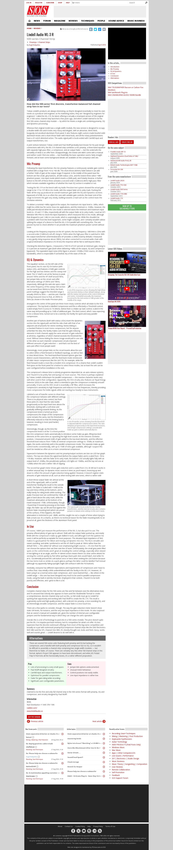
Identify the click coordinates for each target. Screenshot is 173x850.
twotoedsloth (31, 766)
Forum (47, 20)
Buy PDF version (34, 717)
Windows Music (118, 747)
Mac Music (116, 750)
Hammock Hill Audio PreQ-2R (120, 161)
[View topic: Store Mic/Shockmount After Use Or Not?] (104, 748)
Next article (97, 721)
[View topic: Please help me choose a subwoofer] (104, 771)
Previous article (37, 721)
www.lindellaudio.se (35, 711)
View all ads (113, 142)
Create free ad (127, 142)
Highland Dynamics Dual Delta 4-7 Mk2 (124, 156)
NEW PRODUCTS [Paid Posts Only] (126, 744)
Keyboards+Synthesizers (122, 739)
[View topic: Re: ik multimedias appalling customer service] (62, 773)
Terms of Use (110, 826)
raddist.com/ (32, 708)
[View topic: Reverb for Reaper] (104, 767)
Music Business (136, 20)
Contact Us (69, 826)
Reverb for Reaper (75, 767)
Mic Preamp (33, 163)
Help (68, 3)
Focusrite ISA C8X (116, 169)
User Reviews (117, 767)
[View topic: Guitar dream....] (104, 753)
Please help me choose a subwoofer (82, 771)
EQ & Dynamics (35, 259)
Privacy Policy (98, 826)
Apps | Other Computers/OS (123, 753)
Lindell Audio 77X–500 (118, 185)
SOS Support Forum (120, 778)
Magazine (59, 20)
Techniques (87, 20)
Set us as (75, 29)
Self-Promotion (118, 772)
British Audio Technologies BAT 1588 (123, 165)
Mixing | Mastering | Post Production (37, 740)
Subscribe (50, 3)
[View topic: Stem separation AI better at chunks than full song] (62, 734)
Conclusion (33, 586)
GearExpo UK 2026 (114, 301)
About (60, 826)
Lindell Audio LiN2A (117, 181)
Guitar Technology (119, 742)
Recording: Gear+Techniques (34, 749)
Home (29, 21)
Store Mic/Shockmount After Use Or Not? (84, 748)
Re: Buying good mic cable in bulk (39, 744)
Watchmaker (30, 776)
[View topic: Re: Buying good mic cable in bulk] (62, 744)
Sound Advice (116, 20)
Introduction (114, 67)
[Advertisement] (127, 229)
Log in (28, 3)
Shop (60, 3)
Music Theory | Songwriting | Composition (129, 764)
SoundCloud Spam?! (75, 757)
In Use (30, 526)
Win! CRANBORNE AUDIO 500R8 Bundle (124, 95)
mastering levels (74, 739)
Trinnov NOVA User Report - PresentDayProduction (124, 328)
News (37, 20)
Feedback (116, 775)
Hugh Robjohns (34, 45)
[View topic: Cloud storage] (104, 762)
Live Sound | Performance (123, 755)
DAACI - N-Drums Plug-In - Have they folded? (85, 776)
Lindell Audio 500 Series (119, 189)
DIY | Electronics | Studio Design (125, 758)
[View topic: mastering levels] (104, 739)
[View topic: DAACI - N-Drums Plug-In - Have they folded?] (104, 776)
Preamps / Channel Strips (39, 42)
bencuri (29, 737)
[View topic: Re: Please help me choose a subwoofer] (62, 753)
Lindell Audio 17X (116, 198)
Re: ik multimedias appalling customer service (44, 773)
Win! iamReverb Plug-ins (118, 92)
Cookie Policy (80, 826)
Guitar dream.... (74, 753)
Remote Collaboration (121, 769)
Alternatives (36, 638)
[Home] (38, 10)
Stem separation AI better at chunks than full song (44, 734)
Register (38, 3)
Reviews (73, 20)
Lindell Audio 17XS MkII (118, 194)
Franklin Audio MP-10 (118, 152)
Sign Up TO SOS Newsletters (127, 207)
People (101, 20)
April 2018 (102, 45)
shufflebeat (30, 747)
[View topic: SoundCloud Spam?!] (104, 757)
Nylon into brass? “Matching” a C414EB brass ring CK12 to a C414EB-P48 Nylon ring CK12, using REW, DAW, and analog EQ (85, 743)
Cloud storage (73, 762)
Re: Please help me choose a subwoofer (42, 753)
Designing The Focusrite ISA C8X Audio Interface (124, 274)
